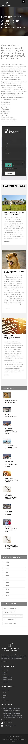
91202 (7, 589)
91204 (7, 585)
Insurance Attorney (9, 619)
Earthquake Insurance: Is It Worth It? (9, 513)
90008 (7, 562)
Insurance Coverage (7, 679)
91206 (7, 592)
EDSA (14, 736)
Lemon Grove (5, 700)
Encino (4, 692)
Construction (5, 670)
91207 (7, 575)
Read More (7, 241)
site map (19, 736)
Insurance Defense (7, 677)
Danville (4, 695)
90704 (7, 565)
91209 (7, 579)
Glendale (19, 27)
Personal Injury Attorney (10, 608)
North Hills (5, 697)
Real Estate (5, 674)
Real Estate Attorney (9, 612)
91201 (7, 572)
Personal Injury (6, 682)
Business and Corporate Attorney (13, 616)
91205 (7, 596)
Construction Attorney (9, 27)
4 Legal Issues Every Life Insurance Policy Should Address (11, 447)
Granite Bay (5, 690)
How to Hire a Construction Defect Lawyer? (11, 480)
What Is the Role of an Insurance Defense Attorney (11, 547)
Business (4, 672)
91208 (7, 569)
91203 (7, 582)
